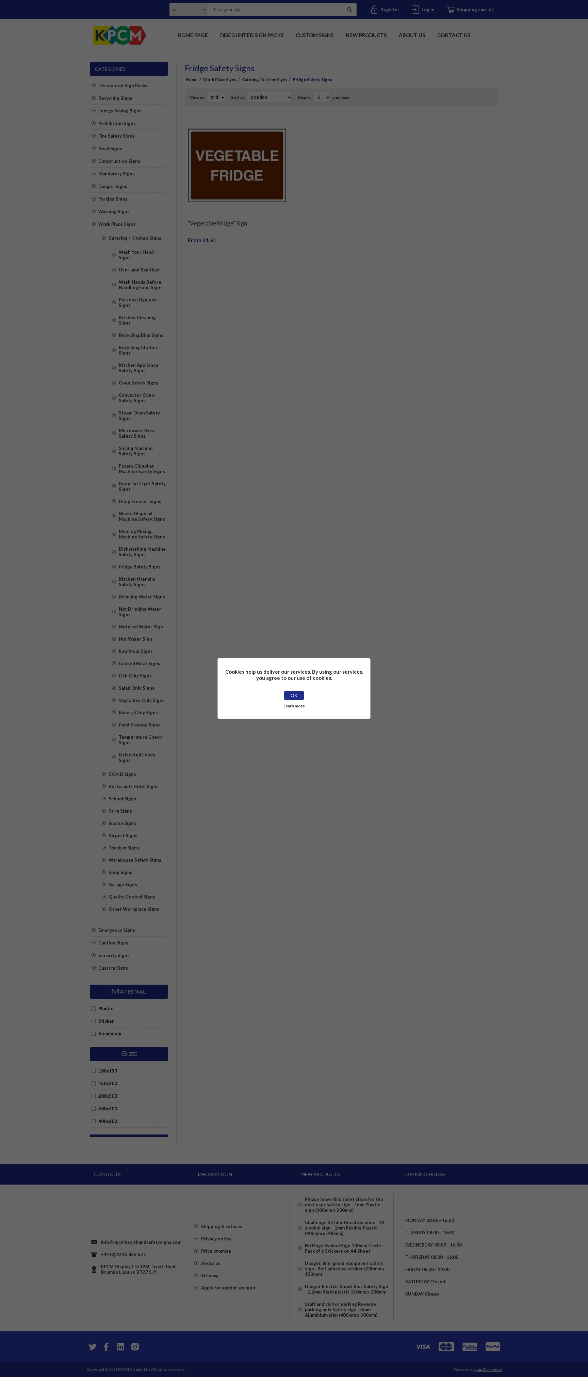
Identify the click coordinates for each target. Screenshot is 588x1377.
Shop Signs (120, 872)
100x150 (107, 1071)
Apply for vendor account (228, 1287)
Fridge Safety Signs (140, 566)
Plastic (105, 1008)
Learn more (294, 705)
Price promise (216, 1251)
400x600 (107, 1121)
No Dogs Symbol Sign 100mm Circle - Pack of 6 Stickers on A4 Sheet (344, 1248)
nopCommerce (488, 1369)
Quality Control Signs (132, 896)
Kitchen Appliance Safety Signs (138, 367)
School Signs (122, 798)
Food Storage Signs (140, 724)
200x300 (107, 1096)
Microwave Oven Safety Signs (137, 433)
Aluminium (109, 1033)
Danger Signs (112, 186)
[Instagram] (134, 1346)
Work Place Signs (117, 224)
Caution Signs (113, 942)
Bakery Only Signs (138, 712)
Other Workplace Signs (134, 909)
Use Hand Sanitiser (139, 269)
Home (191, 79)
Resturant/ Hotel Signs (134, 786)
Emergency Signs (116, 930)
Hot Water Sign (135, 639)
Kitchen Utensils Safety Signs (137, 581)
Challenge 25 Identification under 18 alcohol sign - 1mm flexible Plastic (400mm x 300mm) (344, 1228)
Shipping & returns (221, 1226)
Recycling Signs (115, 98)
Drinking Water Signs (142, 596)
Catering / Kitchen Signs (135, 238)
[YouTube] (120, 1346)
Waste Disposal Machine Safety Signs (142, 516)
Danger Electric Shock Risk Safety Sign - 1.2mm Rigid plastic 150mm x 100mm (346, 1289)
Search (349, 9)
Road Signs (110, 148)
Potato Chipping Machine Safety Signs (142, 468)
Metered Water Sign (141, 626)
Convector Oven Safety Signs (136, 397)
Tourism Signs (124, 847)
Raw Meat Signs (136, 651)
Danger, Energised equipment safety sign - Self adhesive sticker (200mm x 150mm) (345, 1269)
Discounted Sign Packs (122, 85)
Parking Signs (113, 199)
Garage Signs (123, 884)
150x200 (107, 1083)
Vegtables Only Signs (142, 700)
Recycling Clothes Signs (138, 350)
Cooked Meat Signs (139, 663)
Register (389, 9)
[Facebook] (106, 1346)
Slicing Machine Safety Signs (136, 450)
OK (294, 695)
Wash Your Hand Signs (136, 254)
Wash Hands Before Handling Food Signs (141, 284)
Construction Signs (119, 161)
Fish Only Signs (135, 675)
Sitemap (210, 1275)
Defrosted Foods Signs (137, 757)
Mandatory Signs (116, 173)
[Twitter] (91, 1346)
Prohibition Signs (117, 123)
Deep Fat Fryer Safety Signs (142, 486)
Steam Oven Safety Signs (139, 415)
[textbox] (273, 9)
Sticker (106, 1021)
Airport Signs (123, 835)
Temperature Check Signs (140, 739)
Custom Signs (113, 968)
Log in (428, 9)
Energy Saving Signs (120, 110)
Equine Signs (122, 823)
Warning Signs (114, 211)
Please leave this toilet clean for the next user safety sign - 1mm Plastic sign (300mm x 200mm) (344, 1204)
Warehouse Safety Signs (135, 860)
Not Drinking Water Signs (140, 611)
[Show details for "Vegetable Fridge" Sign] (237, 166)
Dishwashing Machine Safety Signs (142, 551)
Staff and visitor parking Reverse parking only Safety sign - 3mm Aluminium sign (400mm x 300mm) (341, 1309)
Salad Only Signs (136, 688)
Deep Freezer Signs (140, 501)
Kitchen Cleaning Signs (137, 320)
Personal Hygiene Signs (138, 302)
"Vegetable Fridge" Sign (217, 223)
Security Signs (114, 955)
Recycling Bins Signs (141, 335)
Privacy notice (216, 1238)
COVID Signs (122, 774)
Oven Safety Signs (138, 383)
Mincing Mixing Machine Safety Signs (142, 534)
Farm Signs (120, 811)
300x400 (107, 1108)
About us (210, 1263)
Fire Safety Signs (116, 136)
